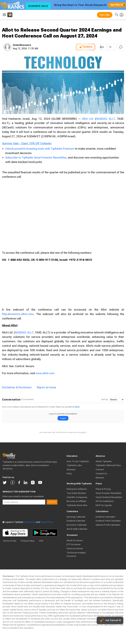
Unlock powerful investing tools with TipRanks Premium (40, 148)
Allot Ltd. (88, 118)
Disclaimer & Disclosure (17, 387)
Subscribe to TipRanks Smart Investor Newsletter (35, 157)
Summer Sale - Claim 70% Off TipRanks (27, 143)
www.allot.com (45, 373)
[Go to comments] (120, 47)
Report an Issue (46, 387)
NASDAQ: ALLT (105, 118)
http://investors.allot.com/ (18, 314)
